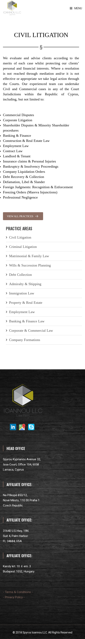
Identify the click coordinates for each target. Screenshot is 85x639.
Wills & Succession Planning (30, 265)
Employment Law (22, 312)
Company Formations (24, 340)
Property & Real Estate (25, 303)
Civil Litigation (20, 237)
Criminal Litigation (23, 247)
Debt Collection (20, 275)
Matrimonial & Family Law (29, 256)
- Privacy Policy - (14, 597)
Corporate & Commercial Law (31, 330)
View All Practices (20, 216)
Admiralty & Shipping (25, 284)
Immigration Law (21, 293)
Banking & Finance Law (26, 321)
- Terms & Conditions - (18, 592)
